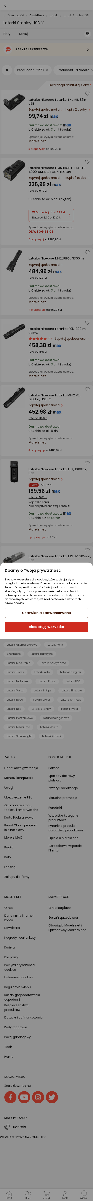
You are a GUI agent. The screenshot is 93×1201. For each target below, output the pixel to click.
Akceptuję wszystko (46, 626)
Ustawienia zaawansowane (46, 612)
